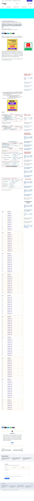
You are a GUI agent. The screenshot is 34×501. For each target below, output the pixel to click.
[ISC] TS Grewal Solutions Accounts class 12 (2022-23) (20, 486)
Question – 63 (10, 342)
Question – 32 (10, 278)
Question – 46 (10, 306)
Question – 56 (10, 327)
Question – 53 (10, 321)
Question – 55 (10, 325)
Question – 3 (10, 217)
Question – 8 (10, 226)
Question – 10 (10, 229)
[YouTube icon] (12, 442)
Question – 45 (10, 304)
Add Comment (7, 469)
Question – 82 (10, 382)
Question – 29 (10, 269)
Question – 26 (10, 264)
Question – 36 (10, 285)
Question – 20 (10, 250)
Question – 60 (10, 334)
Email (14, 467)
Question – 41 (10, 297)
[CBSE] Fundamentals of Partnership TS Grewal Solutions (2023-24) (10, 29)
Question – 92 (10, 403)
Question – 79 (10, 374)
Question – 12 (10, 236)
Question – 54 (10, 323)
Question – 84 (10, 386)
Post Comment (7, 478)
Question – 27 (10, 266)
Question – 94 (10, 407)
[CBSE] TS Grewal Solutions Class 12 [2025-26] (13, 486)
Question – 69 (10, 353)
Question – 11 (10, 234)
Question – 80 (10, 376)
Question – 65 (10, 346)
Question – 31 (10, 276)
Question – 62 (10, 340)
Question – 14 (10, 239)
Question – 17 (10, 245)
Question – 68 (10, 351)
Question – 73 (10, 363)
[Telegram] (8, 33)
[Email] (13, 33)
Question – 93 (10, 405)
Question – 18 (10, 247)
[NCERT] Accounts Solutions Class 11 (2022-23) (28, 214)
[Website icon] (11, 442)
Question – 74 (10, 365)
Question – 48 (10, 309)
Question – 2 (10, 215)
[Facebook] (3, 33)
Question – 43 (10, 300)
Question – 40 (10, 292)
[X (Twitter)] (5, 33)
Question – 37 (10, 287)
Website (23, 467)
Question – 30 (10, 271)
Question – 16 (10, 243)
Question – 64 (10, 344)
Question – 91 (10, 401)
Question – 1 (10, 213)
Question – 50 (10, 313)
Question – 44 (10, 302)
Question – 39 (10, 290)
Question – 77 (10, 370)
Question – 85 (10, 388)
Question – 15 (10, 241)
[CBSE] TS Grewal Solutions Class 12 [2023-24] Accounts (5, 486)
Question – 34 (10, 281)
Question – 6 (10, 222)
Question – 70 (10, 355)
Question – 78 (10, 372)
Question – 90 (10, 397)
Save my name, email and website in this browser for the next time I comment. (13, 476)
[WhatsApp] (11, 33)
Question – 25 (10, 262)
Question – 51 (10, 318)
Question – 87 (10, 391)
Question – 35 (10, 283)
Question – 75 (10, 367)
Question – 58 (10, 330)
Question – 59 (10, 332)
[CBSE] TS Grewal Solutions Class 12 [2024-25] (28, 486)
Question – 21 (10, 255)
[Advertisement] (17, 13)
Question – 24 (10, 260)
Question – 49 (10, 311)
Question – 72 (10, 361)
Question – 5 (10, 220)
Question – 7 (10, 224)
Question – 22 (10, 257)
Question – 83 (10, 384)
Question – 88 (10, 393)
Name (6, 467)
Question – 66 (10, 348)
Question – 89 (10, 395)
